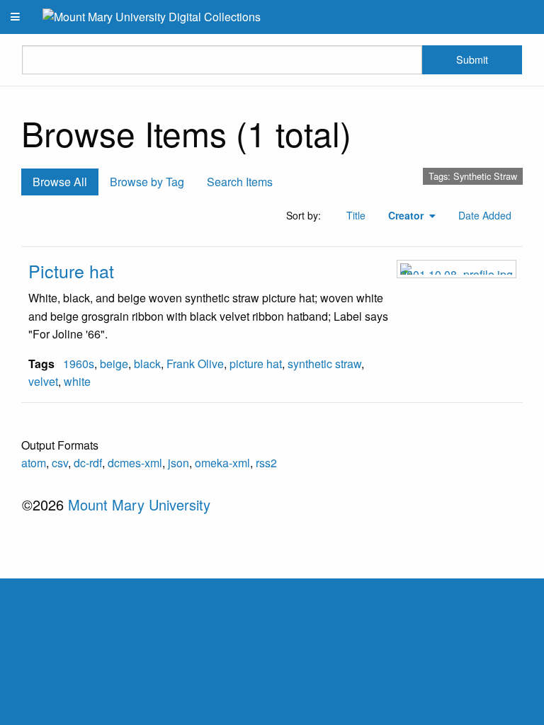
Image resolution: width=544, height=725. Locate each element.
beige (114, 363)
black (147, 363)
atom (33, 463)
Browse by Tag (147, 181)
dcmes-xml (135, 463)
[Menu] (15, 17)
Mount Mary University (139, 504)
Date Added (484, 215)
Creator (407, 215)
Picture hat (71, 270)
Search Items (240, 181)
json (178, 463)
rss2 (266, 463)
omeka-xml (222, 463)
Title (356, 215)
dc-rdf (88, 463)
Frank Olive (195, 363)
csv (60, 463)
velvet (43, 381)
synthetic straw (324, 363)
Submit (472, 59)
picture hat (256, 363)
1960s (78, 363)
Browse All (60, 181)
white (77, 381)
